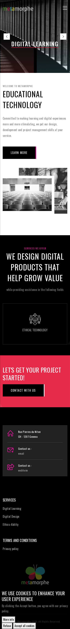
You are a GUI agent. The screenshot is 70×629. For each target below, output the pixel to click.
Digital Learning (12, 508)
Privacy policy (10, 549)
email (21, 453)
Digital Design (11, 516)
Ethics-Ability (10, 524)
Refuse (7, 626)
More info (8, 619)
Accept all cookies (24, 626)
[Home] (18, 7)
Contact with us (23, 390)
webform (23, 470)
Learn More (19, 152)
